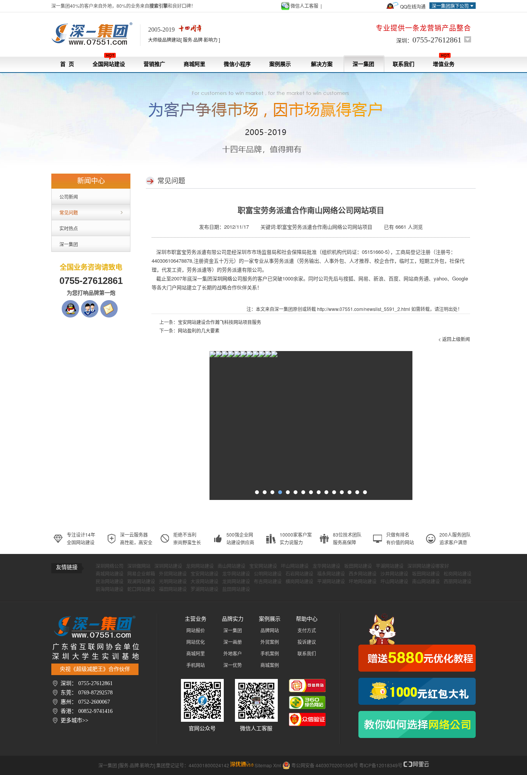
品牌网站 (269, 630)
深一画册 (232, 642)
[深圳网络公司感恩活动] (417, 642)
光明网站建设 (173, 581)
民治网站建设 (109, 581)
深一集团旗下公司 (450, 5)
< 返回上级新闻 (454, 339)
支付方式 (306, 630)
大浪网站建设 (204, 581)
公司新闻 (68, 196)
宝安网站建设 (263, 566)
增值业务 (443, 64)
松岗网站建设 (457, 574)
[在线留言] (109, 304)
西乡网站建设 (363, 574)
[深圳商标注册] (256, 356)
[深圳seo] (241, 765)
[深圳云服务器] (243, 356)
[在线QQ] (70, 304)
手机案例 (269, 654)
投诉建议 (306, 642)
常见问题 (68, 212)
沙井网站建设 (394, 574)
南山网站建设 (231, 566)
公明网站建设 (268, 574)
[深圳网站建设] (95, 34)
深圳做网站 (138, 566)
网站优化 (195, 642)
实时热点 (68, 228)
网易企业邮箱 (141, 574)
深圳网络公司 (109, 566)
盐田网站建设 (236, 589)
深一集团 (363, 64)
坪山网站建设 (295, 566)
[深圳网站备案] (262, 356)
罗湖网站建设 (204, 589)
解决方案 (321, 64)
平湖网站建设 (390, 566)
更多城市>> (74, 720)
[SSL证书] (268, 356)
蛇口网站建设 (141, 589)
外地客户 (232, 654)
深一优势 (232, 665)
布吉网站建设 (268, 581)
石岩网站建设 (299, 574)
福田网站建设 (173, 589)
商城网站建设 (109, 574)
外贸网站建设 (173, 574)
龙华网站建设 (326, 566)
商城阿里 (194, 64)
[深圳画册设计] (237, 356)
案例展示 (280, 64)
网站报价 (195, 630)
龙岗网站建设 (200, 566)
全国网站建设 (109, 64)
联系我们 (403, 64)
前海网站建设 (109, 589)
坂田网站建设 (358, 566)
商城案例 (269, 665)
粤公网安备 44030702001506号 (324, 765)
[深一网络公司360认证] (307, 699)
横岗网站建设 (299, 581)
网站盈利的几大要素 (199, 330)
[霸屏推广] (212, 356)
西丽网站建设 (457, 581)
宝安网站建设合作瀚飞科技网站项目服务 (219, 322)
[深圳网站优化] (219, 356)
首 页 (67, 64)
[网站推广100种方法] (417, 724)
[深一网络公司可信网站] (307, 683)
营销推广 (154, 64)
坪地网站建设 (363, 581)
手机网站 (195, 665)
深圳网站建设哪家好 (428, 566)
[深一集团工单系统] (225, 356)
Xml (277, 765)
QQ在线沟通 (413, 6)
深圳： (428, 39)
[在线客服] (89, 304)
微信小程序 (237, 64)
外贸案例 (269, 642)
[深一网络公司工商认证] (307, 716)
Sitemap (263, 765)
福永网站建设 (331, 574)
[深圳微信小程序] (231, 356)
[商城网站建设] (250, 356)
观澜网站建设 (141, 581)
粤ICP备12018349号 (380, 765)
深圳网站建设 (168, 566)
